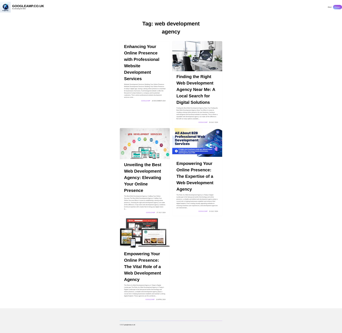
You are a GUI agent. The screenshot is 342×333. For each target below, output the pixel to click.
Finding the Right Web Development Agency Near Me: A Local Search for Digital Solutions (195, 89)
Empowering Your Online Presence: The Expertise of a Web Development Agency (194, 176)
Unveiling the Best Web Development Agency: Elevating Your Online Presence (142, 177)
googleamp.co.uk (28, 6)
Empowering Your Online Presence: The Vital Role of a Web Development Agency (142, 266)
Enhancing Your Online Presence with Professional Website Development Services (141, 62)
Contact (337, 7)
